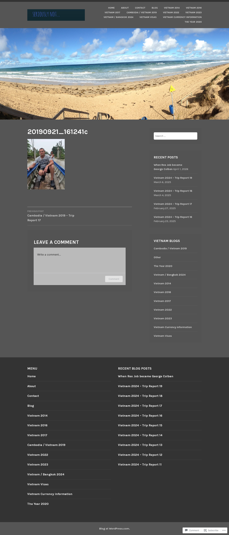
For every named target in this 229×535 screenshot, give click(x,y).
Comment (114, 278)
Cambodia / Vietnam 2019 (142, 12)
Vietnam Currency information (182, 17)
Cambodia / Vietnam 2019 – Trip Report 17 (50, 216)
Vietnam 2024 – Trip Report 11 (140, 464)
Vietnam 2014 (172, 7)
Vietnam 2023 (193, 12)
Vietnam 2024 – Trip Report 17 (173, 203)
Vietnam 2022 (171, 12)
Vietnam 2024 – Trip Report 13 (140, 445)
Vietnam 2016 (194, 7)
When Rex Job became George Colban (145, 376)
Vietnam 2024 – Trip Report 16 (173, 217)
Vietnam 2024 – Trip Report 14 (140, 435)
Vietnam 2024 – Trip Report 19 (173, 177)
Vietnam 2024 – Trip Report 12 (140, 455)
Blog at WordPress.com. (114, 528)
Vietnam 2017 (112, 12)
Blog (155, 7)
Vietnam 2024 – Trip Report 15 (140, 425)
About (125, 7)
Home (111, 7)
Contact (140, 7)
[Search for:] (175, 135)
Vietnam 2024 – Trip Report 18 (173, 190)
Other (157, 257)
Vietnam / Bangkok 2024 (118, 17)
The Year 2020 (193, 21)
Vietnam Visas (148, 17)
